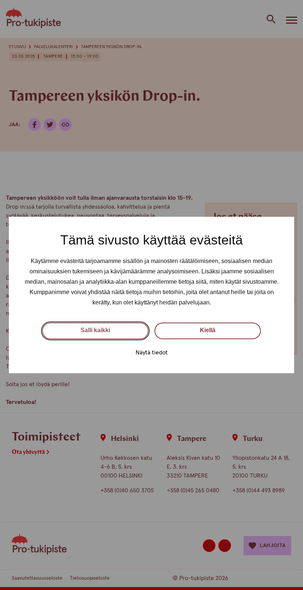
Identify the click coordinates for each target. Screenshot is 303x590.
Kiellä (207, 330)
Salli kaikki (95, 330)
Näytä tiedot (152, 352)
